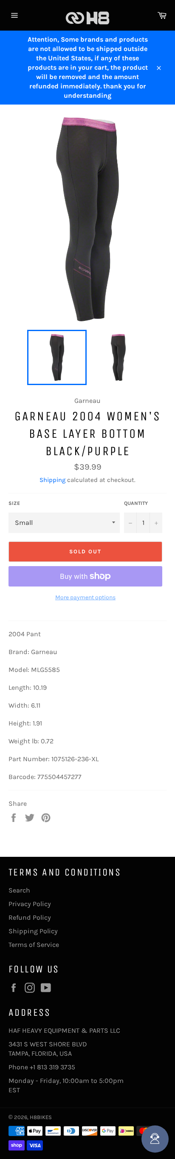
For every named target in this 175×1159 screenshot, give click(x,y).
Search (19, 890)
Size (14, 503)
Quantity (136, 503)
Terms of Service (33, 945)
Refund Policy (29, 917)
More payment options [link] (85, 597)
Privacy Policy (29, 904)
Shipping (52, 480)
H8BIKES (41, 1117)
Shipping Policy (33, 931)
